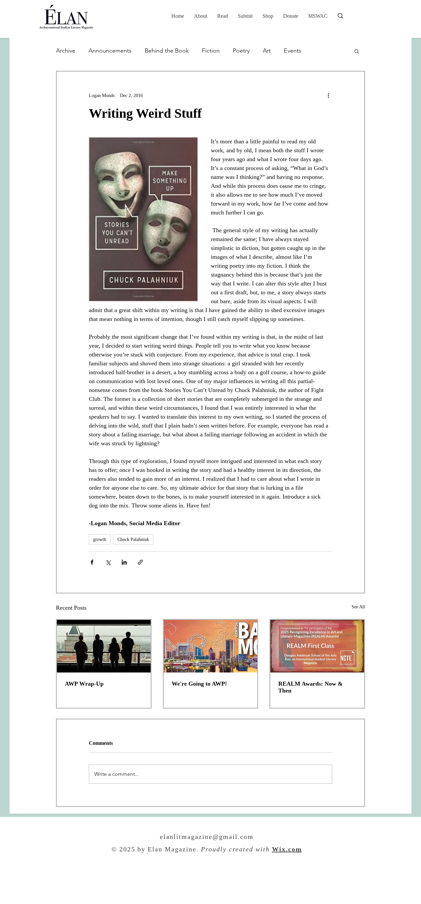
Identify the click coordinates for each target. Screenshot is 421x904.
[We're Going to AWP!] (211, 646)
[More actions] (328, 95)
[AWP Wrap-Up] (104, 646)
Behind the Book (167, 50)
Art (267, 50)
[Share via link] (140, 562)
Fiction (211, 50)
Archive (65, 50)
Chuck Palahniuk (133, 539)
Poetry (241, 50)
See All (358, 606)
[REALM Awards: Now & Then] (317, 646)
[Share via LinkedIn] (124, 562)
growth (99, 539)
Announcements (110, 50)
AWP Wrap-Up (84, 683)
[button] (222, 16)
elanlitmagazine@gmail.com (207, 837)
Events (292, 50)
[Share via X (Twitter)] (108, 562)
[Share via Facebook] (92, 562)
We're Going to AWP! (199, 683)
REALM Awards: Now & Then (310, 687)
